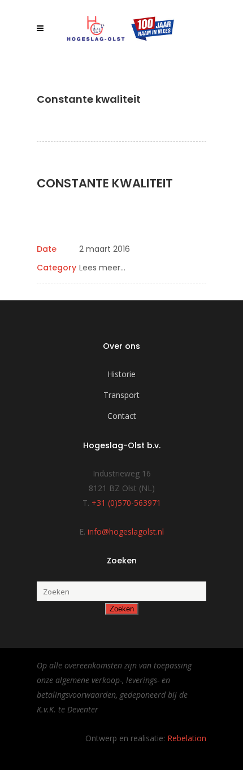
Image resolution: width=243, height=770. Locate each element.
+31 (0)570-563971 (126, 502)
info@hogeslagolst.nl (126, 531)
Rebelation (186, 738)
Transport (121, 395)
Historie (121, 374)
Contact (121, 415)
